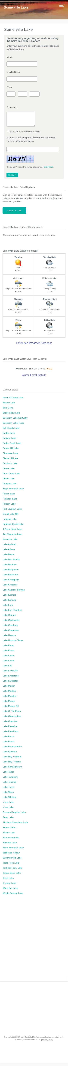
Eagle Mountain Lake (13, 488)
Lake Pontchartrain (12, 746)
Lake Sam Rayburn (12, 766)
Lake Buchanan (10, 574)
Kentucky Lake (10, 539)
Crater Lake (9, 468)
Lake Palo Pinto (10, 731)
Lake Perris (8, 736)
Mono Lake (8, 802)
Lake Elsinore (9, 595)
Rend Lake (8, 817)
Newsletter (14, 211)
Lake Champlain (11, 579)
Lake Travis (8, 787)
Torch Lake (8, 878)
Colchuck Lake (10, 463)
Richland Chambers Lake (15, 822)
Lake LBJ (7, 665)
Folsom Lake (9, 504)
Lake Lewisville (10, 670)
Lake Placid (8, 741)
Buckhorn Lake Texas (13, 423)
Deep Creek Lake (11, 473)
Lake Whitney (9, 797)
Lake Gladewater (11, 620)
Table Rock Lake (11, 863)
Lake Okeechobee (12, 716)
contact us (57, 1037)
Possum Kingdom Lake (14, 812)
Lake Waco (8, 792)
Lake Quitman (10, 751)
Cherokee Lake (10, 453)
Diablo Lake (9, 478)
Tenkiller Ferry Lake (12, 868)
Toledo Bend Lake (12, 873)
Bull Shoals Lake (11, 428)
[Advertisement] (34, 940)
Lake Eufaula (9, 600)
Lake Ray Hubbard (12, 756)
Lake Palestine (10, 726)
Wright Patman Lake (13, 893)
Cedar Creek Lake (12, 443)
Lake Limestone (11, 675)
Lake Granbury (10, 625)
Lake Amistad (9, 544)
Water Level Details (34, 375)
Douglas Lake (9, 483)
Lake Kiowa (8, 650)
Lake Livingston (10, 680)
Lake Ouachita (10, 721)
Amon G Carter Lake (13, 397)
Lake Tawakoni (10, 777)
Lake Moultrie (9, 696)
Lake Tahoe (8, 772)
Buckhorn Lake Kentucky (15, 418)
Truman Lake (9, 883)
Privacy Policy (47, 1040)
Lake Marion (9, 686)
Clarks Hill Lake (10, 458)
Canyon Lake (9, 438)
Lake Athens (9, 549)
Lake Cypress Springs (14, 589)
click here (48, 167)
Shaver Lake (9, 832)
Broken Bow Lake (11, 412)
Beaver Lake (9, 402)
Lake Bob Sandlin (11, 559)
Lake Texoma (9, 782)
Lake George (9, 615)
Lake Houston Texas (13, 640)
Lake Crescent (10, 584)
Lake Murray (9, 701)
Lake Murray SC (11, 706)
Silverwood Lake (11, 837)
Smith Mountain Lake (13, 847)
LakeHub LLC (26, 1037)
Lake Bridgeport (11, 569)
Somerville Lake (16, 7)
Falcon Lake (9, 493)
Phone (9, 87)
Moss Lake (8, 807)
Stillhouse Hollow (11, 852)
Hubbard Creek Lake (13, 524)
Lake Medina (9, 691)
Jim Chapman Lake (12, 534)
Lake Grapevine (11, 630)
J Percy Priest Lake (12, 529)
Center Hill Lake (11, 448)
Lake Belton (9, 554)
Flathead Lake (10, 498)
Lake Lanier (9, 655)
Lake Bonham (10, 564)
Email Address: (13, 72)
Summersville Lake (12, 857)
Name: (9, 57)
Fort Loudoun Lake (12, 509)
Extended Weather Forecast (34, 343)
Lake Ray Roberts (12, 761)
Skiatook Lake (10, 842)
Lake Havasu (9, 635)
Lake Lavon (8, 660)
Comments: (11, 107)
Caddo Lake (9, 433)
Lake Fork (8, 605)
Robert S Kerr (9, 827)
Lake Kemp (8, 645)
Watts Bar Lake (10, 888)
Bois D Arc (8, 407)
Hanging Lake (10, 519)
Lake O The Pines (12, 711)
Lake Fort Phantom (12, 610)
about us (47, 1037)
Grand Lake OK (10, 514)
